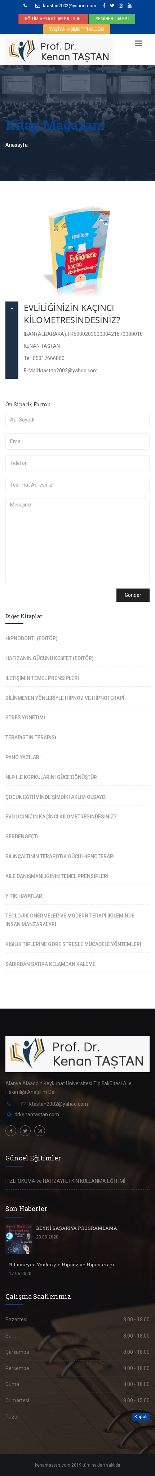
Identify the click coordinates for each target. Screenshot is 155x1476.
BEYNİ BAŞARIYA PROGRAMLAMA (76, 1228)
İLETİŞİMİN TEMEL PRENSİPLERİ (42, 678)
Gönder (133, 595)
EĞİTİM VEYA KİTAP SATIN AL (53, 18)
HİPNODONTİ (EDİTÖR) (31, 638)
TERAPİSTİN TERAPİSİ (30, 737)
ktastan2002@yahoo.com (69, 5)
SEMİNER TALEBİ (112, 18)
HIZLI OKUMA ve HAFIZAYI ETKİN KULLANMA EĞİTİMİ (65, 1181)
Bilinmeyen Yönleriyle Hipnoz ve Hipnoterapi (61, 1264)
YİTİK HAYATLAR (23, 896)
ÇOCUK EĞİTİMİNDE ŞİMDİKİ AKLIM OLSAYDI (56, 797)
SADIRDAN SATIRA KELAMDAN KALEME (50, 964)
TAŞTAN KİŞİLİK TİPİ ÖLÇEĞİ (76, 29)
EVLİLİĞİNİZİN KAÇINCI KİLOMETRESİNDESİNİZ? (72, 313)
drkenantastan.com (36, 1114)
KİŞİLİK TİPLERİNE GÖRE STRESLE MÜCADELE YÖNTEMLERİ (73, 944)
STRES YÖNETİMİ (25, 717)
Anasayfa (16, 145)
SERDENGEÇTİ (22, 836)
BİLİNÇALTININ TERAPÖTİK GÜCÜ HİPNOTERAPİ (60, 856)
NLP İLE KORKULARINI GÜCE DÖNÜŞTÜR (51, 777)
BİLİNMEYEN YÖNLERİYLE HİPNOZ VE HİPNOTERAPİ (64, 698)
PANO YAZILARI (23, 757)
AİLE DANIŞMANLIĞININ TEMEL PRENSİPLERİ (56, 876)
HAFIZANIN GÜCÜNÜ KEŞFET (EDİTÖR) (49, 658)
